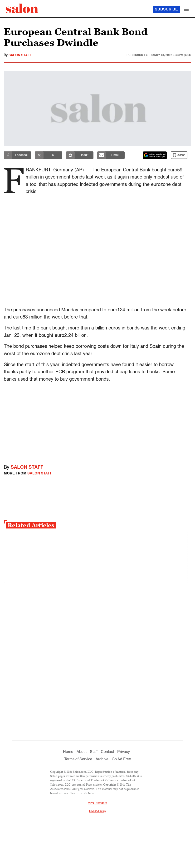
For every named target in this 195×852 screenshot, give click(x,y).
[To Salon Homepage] (22, 8)
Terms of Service (78, 759)
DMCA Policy (97, 811)
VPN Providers (97, 803)
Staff (94, 752)
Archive (102, 759)
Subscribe (166, 9)
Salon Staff (20, 55)
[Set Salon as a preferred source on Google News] (155, 155)
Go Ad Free (121, 759)
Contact (107, 752)
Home (68, 752)
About (82, 752)
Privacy (123, 752)
